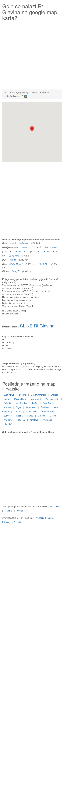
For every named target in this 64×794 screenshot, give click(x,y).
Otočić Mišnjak (16, 263)
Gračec (41, 415)
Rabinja (7, 403)
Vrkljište (54, 394)
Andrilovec (9, 419)
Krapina (7, 407)
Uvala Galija (31, 411)
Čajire (18, 407)
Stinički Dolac (22, 251)
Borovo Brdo (48, 411)
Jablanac (25, 247)
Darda (30, 415)
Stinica (47, 251)
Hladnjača (8, 423)
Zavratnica (14, 255)
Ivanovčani (36, 398)
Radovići (45, 407)
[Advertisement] (32, 54)
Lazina (19, 415)
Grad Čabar (48, 403)
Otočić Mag (44, 263)
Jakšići (35, 403)
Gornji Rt (16, 271)
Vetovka (17, 411)
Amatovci (34, 419)
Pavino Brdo (20, 398)
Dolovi (7, 398)
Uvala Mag (23, 243)
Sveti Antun (9, 394)
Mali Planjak (21, 403)
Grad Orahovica (38, 394)
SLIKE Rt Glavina (37, 325)
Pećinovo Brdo (52, 398)
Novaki (20, 510)
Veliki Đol (47, 419)
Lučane (22, 394)
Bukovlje (8, 415)
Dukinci (21, 419)
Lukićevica (55, 506)
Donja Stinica (51, 247)
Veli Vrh (12, 259)
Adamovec (31, 407)
